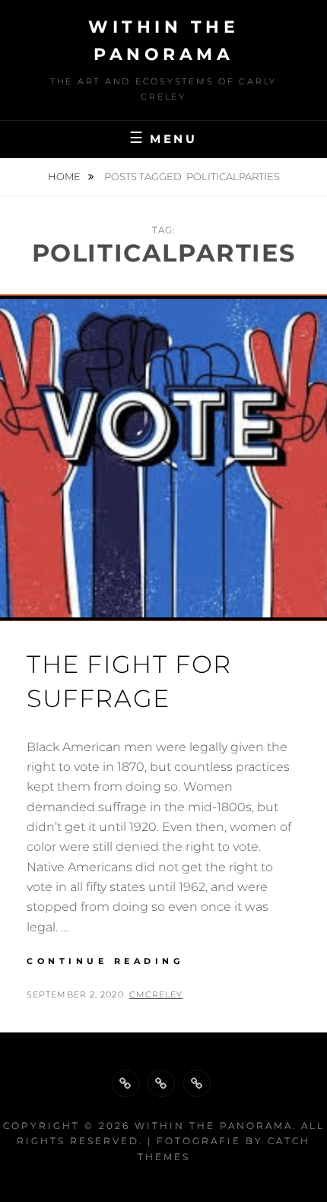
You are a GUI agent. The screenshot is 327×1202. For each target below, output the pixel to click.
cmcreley (156, 994)
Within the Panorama (214, 1125)
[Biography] (125, 1083)
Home (65, 176)
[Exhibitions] (197, 1083)
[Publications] (161, 1083)
